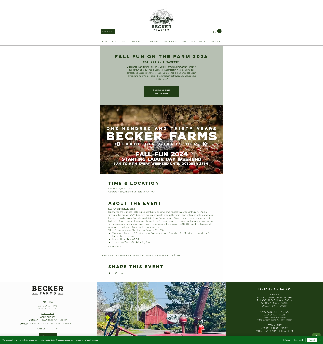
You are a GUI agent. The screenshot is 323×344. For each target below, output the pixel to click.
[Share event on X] (116, 273)
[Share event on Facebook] (109, 273)
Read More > (114, 246)
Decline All (298, 340)
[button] (217, 31)
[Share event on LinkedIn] (122, 273)
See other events (161, 93)
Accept (312, 340)
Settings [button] (286, 340)
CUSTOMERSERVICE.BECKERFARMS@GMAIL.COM (51, 323)
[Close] (319, 340)
